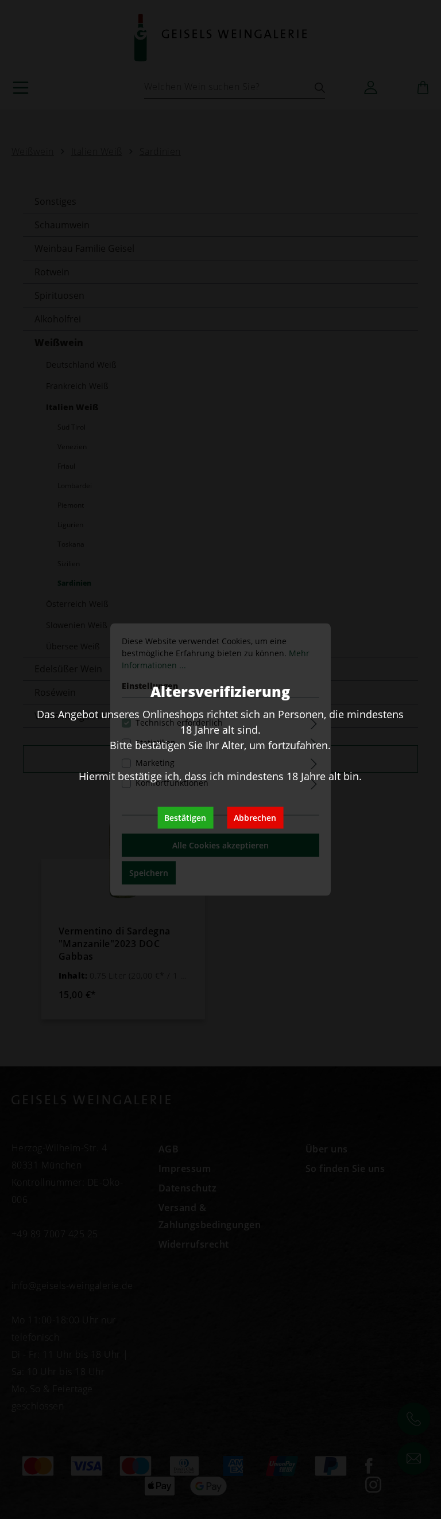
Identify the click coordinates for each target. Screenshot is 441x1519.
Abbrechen (255, 817)
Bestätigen (185, 817)
